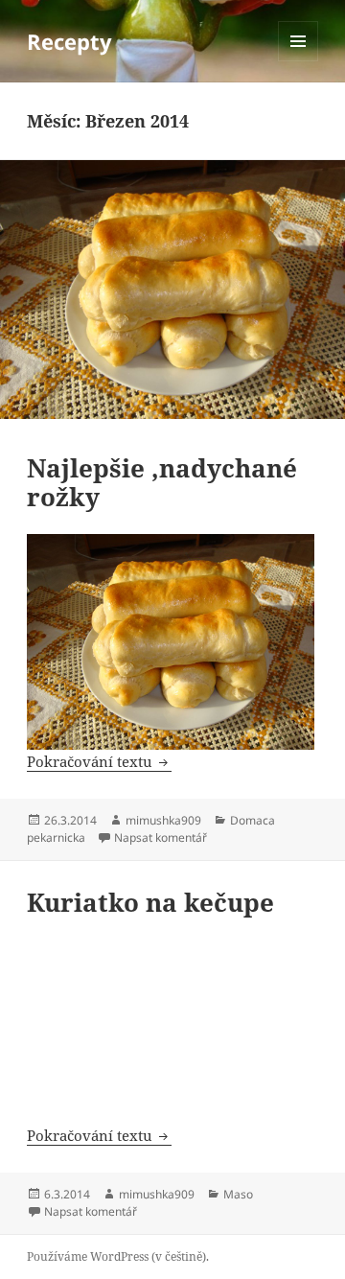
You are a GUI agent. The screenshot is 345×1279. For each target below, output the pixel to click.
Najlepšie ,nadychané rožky (162, 482)
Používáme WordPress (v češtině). (118, 1256)
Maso (238, 1194)
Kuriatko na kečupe (150, 902)
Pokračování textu (99, 761)
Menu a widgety (298, 60)
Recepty (69, 41)
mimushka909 (163, 820)
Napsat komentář (160, 837)
